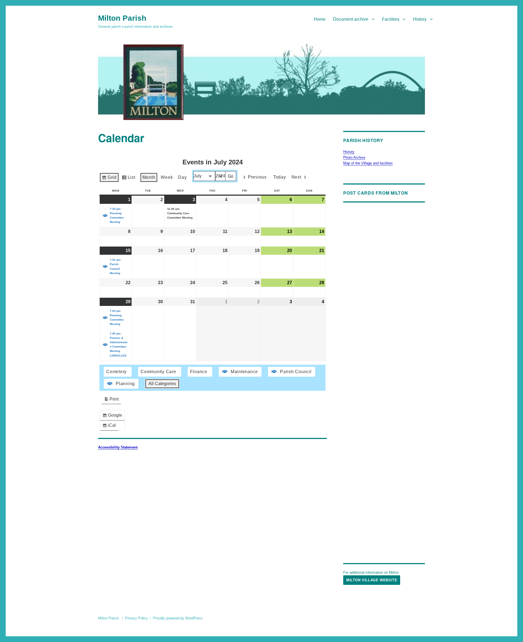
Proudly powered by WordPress (178, 618)
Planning (125, 383)
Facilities (390, 19)
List (128, 178)
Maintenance (244, 371)
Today (279, 177)
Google (113, 416)
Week (167, 177)
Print (111, 400)
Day (182, 177)
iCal (110, 426)
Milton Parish (122, 18)
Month (149, 177)
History (420, 19)
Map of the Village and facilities (368, 163)
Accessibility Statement (118, 447)
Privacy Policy (136, 618)
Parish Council (296, 371)
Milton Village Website (371, 580)
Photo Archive (354, 157)
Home (320, 19)
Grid (109, 178)
